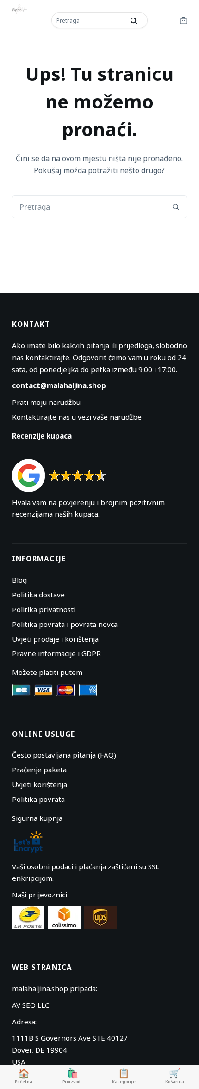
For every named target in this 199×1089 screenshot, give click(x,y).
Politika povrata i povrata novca (65, 624)
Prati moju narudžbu (46, 402)
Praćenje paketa (39, 769)
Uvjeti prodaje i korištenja (55, 639)
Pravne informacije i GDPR (56, 653)
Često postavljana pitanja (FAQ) (64, 754)
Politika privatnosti (43, 609)
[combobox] (88, 20)
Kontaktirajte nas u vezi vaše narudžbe (77, 416)
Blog (19, 579)
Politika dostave (38, 594)
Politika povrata (38, 799)
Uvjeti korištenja (39, 784)
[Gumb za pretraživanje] (134, 20)
